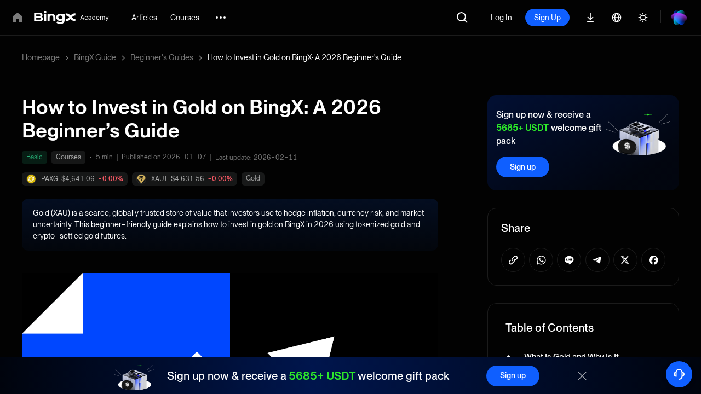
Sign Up (547, 17)
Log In (501, 17)
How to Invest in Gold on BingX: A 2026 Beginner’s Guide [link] (304, 57)
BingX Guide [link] (95, 57)
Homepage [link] (41, 57)
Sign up (523, 167)
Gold (253, 178)
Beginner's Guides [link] (161, 57)
